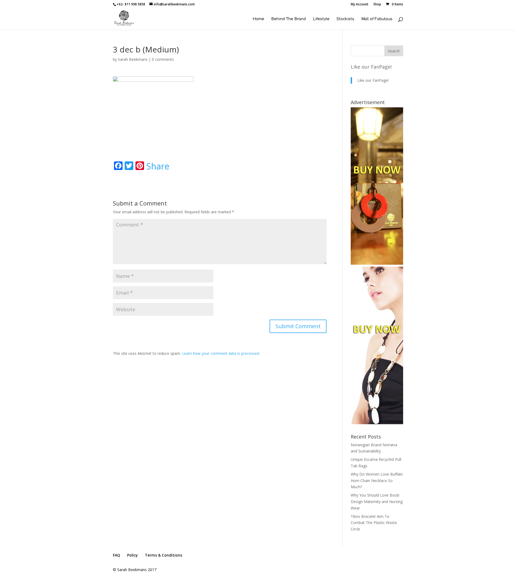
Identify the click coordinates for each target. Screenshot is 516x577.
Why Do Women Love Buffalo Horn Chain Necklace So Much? (377, 481)
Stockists (345, 19)
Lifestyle (321, 19)
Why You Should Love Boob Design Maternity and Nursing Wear (377, 502)
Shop (377, 4)
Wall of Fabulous (376, 19)
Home (258, 19)
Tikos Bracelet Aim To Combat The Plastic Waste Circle (374, 523)
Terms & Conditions (163, 555)
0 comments (163, 59)
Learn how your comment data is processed (220, 353)
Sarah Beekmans (133, 59)
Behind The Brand (288, 19)
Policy (132, 555)
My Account (359, 4)
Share (157, 166)
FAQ (116, 555)
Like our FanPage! (371, 66)
